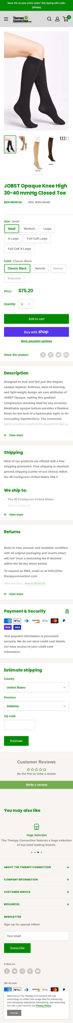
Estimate (16, 741)
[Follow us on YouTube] (38, 971)
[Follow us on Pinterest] (30, 971)
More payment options (36, 341)
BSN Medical (13, 202)
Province (10, 697)
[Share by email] (66, 355)
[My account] (57, 19)
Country (9, 678)
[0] (65, 19)
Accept (14, 1012)
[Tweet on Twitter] (58, 355)
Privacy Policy (43, 1005)
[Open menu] (6, 19)
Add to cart (36, 319)
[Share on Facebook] (43, 355)
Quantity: (10, 304)
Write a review (36, 784)
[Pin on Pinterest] (51, 355)
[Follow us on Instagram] (22, 971)
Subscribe (17, 948)
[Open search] (49, 19)
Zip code (10, 716)
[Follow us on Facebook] (7, 971)
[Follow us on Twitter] (14, 971)
